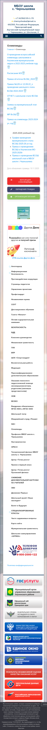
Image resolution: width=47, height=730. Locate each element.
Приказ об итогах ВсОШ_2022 (21, 79)
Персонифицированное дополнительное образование (24, 374)
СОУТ (13, 304)
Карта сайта (16, 523)
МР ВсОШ (11, 114)
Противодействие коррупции (24, 279)
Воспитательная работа (22, 363)
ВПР (13, 353)
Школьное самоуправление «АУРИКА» (23, 535)
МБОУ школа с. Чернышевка (23, 7)
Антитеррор (16, 266)
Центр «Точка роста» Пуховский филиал (20, 471)
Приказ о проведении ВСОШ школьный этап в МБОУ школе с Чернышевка (25, 159)
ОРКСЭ (14, 447)
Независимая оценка (20, 299)
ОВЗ (13, 488)
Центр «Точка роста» (20, 460)
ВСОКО (14, 401)
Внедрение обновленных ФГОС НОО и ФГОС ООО (22, 407)
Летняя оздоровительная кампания (22, 321)
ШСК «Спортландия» (20, 358)
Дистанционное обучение (22, 310)
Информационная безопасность (19, 272)
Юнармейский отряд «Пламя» (24, 419)
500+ (13, 424)
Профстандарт (17, 294)
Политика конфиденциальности (20, 565)
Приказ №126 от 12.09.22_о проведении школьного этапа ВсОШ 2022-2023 (21, 87)
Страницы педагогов (20, 284)
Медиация (15, 368)
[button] (6, 36)
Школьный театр (18, 414)
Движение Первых (19, 493)
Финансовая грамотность (22, 343)
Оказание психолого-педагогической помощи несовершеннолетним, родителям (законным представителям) (22, 386)
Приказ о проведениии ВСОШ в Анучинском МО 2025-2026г (23, 150)
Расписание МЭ (14, 73)
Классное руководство (21, 337)
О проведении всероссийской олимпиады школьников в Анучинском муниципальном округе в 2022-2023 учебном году (22, 59)
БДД (13, 332)
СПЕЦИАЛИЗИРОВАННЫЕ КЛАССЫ (22, 512)
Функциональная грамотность (24, 528)
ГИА (13, 348)
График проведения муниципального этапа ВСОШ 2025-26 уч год (22, 141)
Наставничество (18, 442)
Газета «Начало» (18, 315)
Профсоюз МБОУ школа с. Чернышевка (23, 435)
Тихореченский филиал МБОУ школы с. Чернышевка (24, 453)
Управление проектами (21, 289)
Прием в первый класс (21, 465)
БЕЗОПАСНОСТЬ (18, 327)
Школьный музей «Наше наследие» (22, 499)
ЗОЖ (13, 396)
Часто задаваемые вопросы (23, 518)
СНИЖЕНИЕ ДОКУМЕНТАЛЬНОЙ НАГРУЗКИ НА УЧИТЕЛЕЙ (24, 480)
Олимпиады (16, 429)
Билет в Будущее (19, 506)
